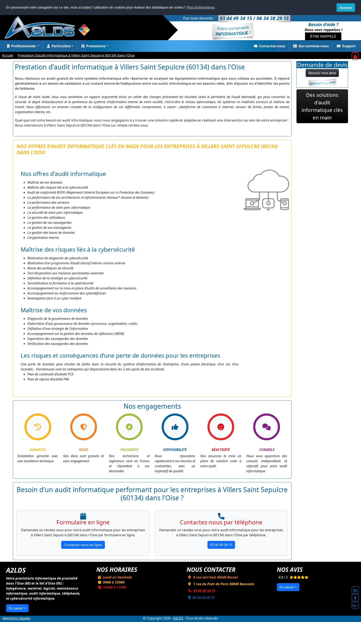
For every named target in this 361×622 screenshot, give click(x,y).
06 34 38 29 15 (203, 597)
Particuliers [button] (61, 46)
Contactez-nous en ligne (83, 545)
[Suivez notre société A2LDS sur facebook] (355, 597)
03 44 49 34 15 (221, 545)
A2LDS (178, 618)
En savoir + (17, 608)
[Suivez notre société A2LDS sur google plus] (355, 605)
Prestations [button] (96, 46)
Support (349, 46)
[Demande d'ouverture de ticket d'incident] (355, 56)
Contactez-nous (272, 46)
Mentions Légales (16, 618)
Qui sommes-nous (314, 46)
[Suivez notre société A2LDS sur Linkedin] (355, 590)
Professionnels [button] (24, 46)
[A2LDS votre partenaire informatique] (50, 27)
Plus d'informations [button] (201, 7)
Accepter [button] (345, 7)
